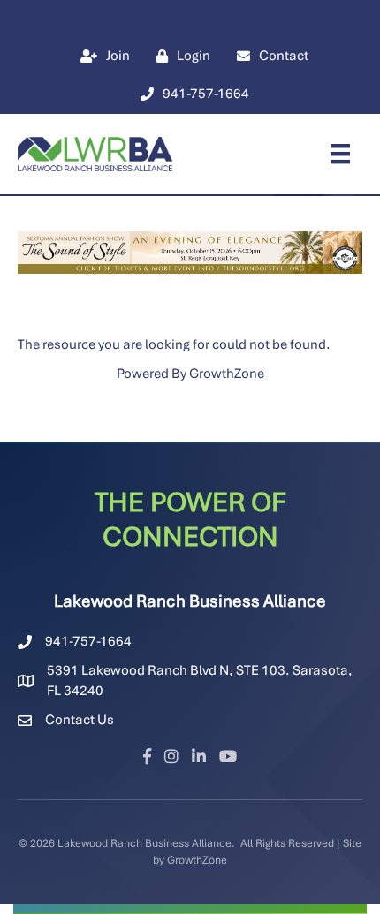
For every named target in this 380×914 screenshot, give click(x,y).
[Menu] (340, 154)
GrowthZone (226, 373)
